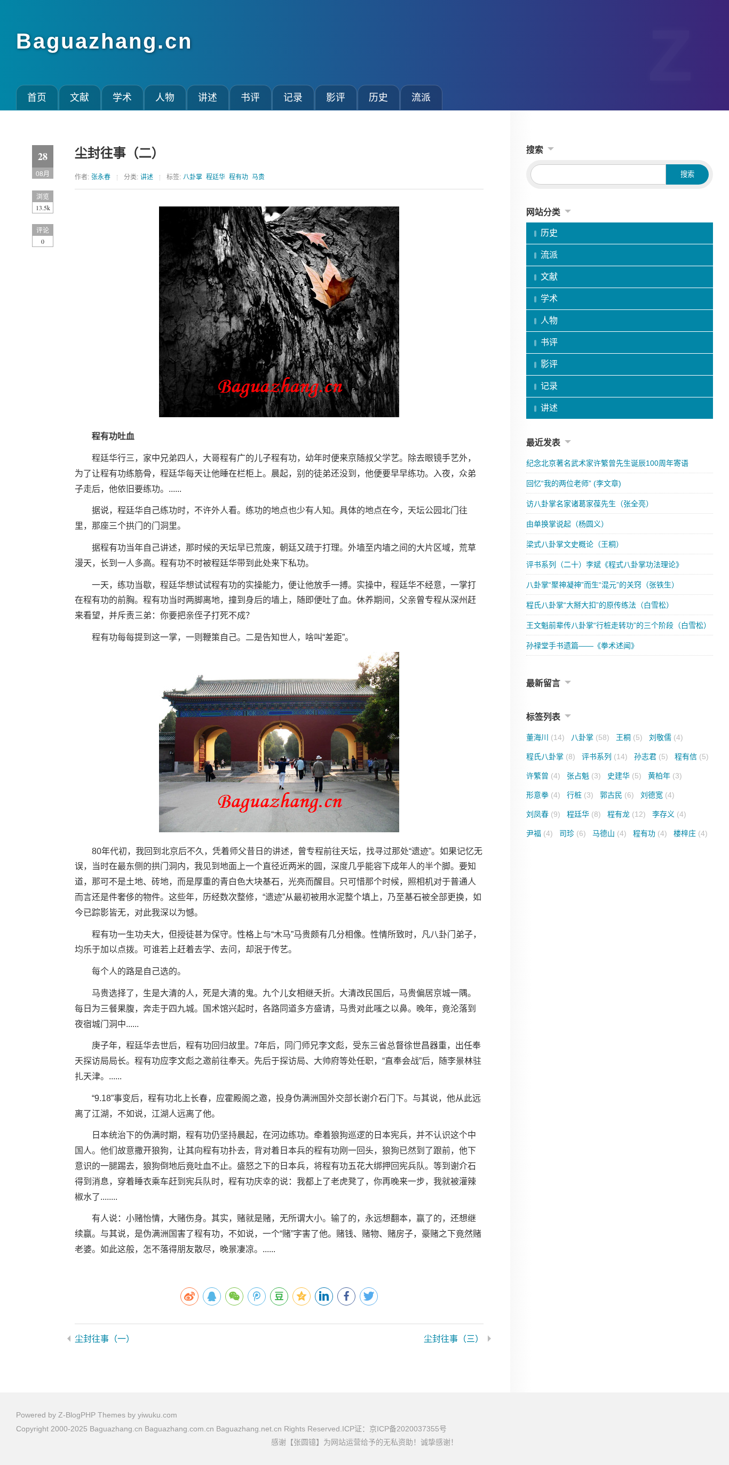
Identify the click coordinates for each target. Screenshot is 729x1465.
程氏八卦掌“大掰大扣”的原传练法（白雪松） (599, 605)
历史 (378, 97)
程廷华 (215, 177)
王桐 (629, 737)
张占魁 (584, 775)
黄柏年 (665, 775)
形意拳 (543, 795)
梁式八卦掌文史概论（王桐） (574, 544)
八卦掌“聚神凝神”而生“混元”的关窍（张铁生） (602, 584)
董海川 (545, 737)
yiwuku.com (157, 1415)
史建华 (624, 775)
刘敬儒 (666, 737)
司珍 (572, 833)
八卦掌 (192, 177)
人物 (165, 97)
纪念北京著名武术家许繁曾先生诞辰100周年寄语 (607, 463)
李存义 (669, 814)
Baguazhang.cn (104, 41)
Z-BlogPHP (77, 1415)
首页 (36, 97)
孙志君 (651, 756)
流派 (421, 97)
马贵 (258, 177)
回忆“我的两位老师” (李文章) (573, 483)
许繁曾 (543, 775)
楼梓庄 (690, 833)
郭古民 (617, 795)
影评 (335, 97)
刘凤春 (543, 814)
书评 (250, 97)
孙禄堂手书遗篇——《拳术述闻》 (582, 645)
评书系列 (605, 756)
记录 (293, 97)
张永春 (100, 177)
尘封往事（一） (104, 1338)
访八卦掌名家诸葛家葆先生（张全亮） (589, 503)
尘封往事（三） (454, 1338)
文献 (79, 97)
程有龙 (626, 814)
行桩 (580, 795)
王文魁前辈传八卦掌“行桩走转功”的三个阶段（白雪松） (618, 625)
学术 (122, 97)
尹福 (539, 833)
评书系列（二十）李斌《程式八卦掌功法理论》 (604, 564)
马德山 (609, 833)
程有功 (238, 177)
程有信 (692, 756)
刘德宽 (657, 795)
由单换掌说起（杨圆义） (567, 524)
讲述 (207, 97)
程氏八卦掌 (550, 756)
